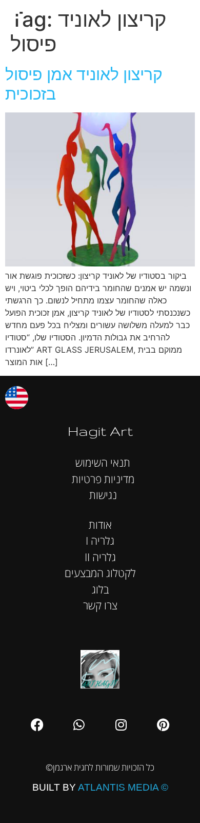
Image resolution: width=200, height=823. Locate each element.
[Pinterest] (163, 724)
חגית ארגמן (181, 15)
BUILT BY (100, 787)
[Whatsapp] (79, 724)
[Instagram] (121, 724)
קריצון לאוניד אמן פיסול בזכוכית (84, 84)
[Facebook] (37, 724)
